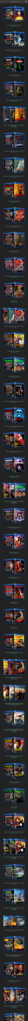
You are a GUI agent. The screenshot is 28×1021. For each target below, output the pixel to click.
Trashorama (14, 1)
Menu (1, 1)
